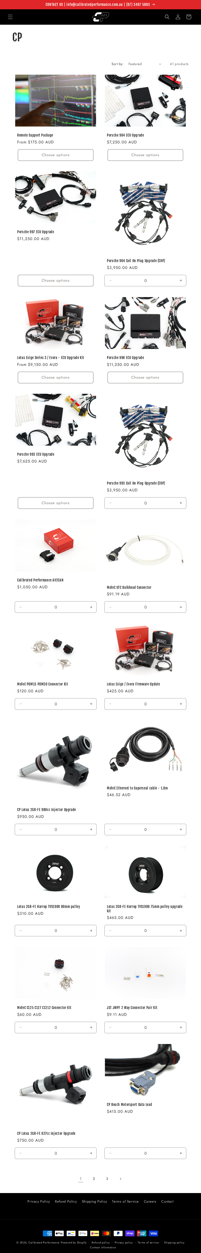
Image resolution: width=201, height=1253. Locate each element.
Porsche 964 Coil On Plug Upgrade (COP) (136, 261)
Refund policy (101, 1242)
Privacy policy (124, 1242)
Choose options (56, 155)
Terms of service (148, 1242)
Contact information (103, 1247)
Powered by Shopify (74, 1242)
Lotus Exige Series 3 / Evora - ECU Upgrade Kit (50, 358)
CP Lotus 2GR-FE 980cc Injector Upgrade (46, 810)
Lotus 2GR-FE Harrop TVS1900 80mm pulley (48, 907)
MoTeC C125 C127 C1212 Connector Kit (44, 1008)
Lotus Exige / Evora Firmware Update (133, 684)
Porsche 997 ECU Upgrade (35, 232)
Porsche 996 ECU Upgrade (125, 358)
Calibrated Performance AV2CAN (40, 580)
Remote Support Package (35, 135)
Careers (150, 1201)
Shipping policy (174, 1242)
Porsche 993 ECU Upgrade (35, 454)
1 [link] (81, 1179)
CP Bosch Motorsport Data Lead (129, 1104)
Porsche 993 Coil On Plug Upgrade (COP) (136, 483)
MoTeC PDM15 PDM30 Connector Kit (42, 684)
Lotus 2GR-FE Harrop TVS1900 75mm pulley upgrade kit (145, 909)
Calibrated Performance (44, 1242)
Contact (167, 1201)
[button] (10, 17)
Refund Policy (66, 1201)
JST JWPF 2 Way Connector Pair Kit (132, 1008)
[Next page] (120, 1178)
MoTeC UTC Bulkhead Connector (129, 587)
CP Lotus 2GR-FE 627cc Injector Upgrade (46, 1133)
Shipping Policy (94, 1201)
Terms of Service (125, 1201)
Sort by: (118, 63)
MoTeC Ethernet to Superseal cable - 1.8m (137, 788)
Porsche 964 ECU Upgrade (125, 135)
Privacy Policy (38, 1201)
